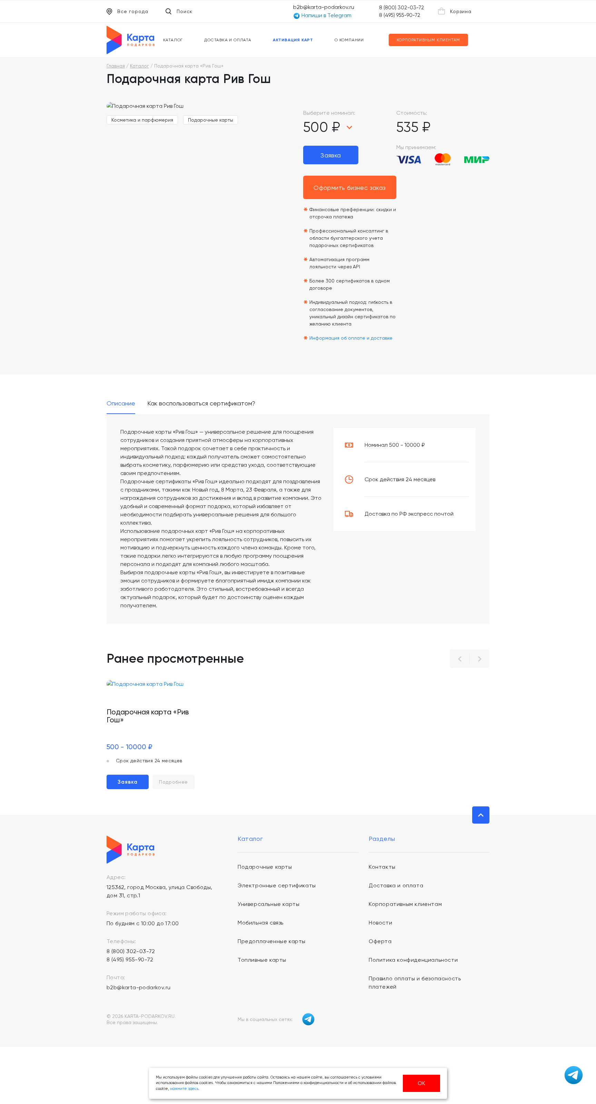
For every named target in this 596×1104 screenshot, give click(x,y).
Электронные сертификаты (277, 885)
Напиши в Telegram (325, 15)
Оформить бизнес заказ (350, 187)
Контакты (382, 867)
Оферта (380, 941)
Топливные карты (262, 960)
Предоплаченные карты (272, 941)
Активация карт (293, 40)
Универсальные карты (268, 904)
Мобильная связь (261, 922)
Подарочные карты (210, 120)
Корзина (460, 11)
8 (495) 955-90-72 (399, 15)
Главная (116, 66)
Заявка (330, 155)
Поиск (184, 11)
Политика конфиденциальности (413, 960)
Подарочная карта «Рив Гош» (148, 716)
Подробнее (173, 782)
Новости (380, 922)
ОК (421, 1083)
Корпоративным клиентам (428, 40)
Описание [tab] (121, 403)
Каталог (173, 40)
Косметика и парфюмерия (142, 120)
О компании (349, 40)
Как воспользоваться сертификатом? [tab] (201, 403)
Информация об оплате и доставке (351, 338)
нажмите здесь (184, 1088)
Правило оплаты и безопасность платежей (415, 982)
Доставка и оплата (227, 40)
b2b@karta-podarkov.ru (323, 7)
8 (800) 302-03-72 (401, 7)
